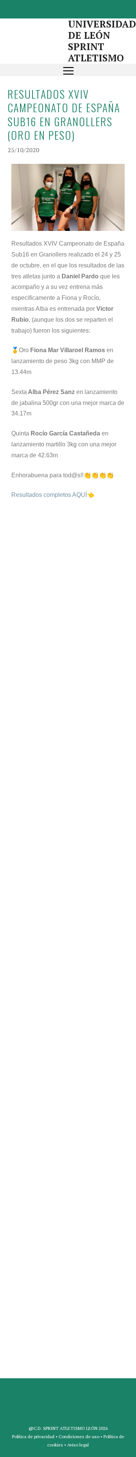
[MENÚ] (68, 70)
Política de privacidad (33, 1436)
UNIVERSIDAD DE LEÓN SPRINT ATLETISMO (102, 41)
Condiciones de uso (79, 1436)
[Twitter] (66, 7)
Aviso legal (78, 1445)
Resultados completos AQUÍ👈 (52, 495)
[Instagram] (84, 7)
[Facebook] (48, 7)
